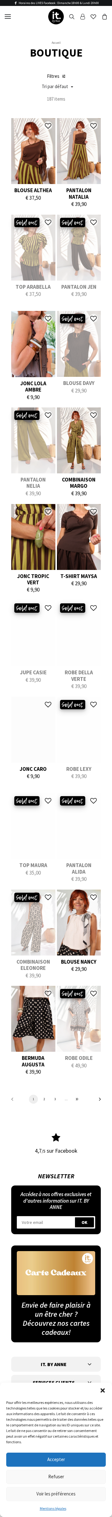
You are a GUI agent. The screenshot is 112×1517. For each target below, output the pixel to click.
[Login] (80, 16)
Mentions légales (53, 1508)
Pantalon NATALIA (78, 193)
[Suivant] (98, 1101)
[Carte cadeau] (56, 1273)
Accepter (56, 1459)
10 (76, 1099)
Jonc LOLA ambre (33, 386)
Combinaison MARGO (79, 482)
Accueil (56, 43)
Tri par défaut (55, 86)
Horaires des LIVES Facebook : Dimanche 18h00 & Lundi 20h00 (59, 3)
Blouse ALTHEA (33, 190)
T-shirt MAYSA (78, 576)
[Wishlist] (90, 16)
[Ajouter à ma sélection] (48, 125)
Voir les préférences (56, 1494)
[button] (103, 1390)
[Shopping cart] (101, 16)
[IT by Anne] (56, 16)
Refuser (56, 1477)
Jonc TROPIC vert (33, 579)
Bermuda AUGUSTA (33, 1061)
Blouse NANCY (78, 961)
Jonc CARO (33, 769)
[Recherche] (69, 16)
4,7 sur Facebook (56, 1150)
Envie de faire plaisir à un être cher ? (56, 1309)
